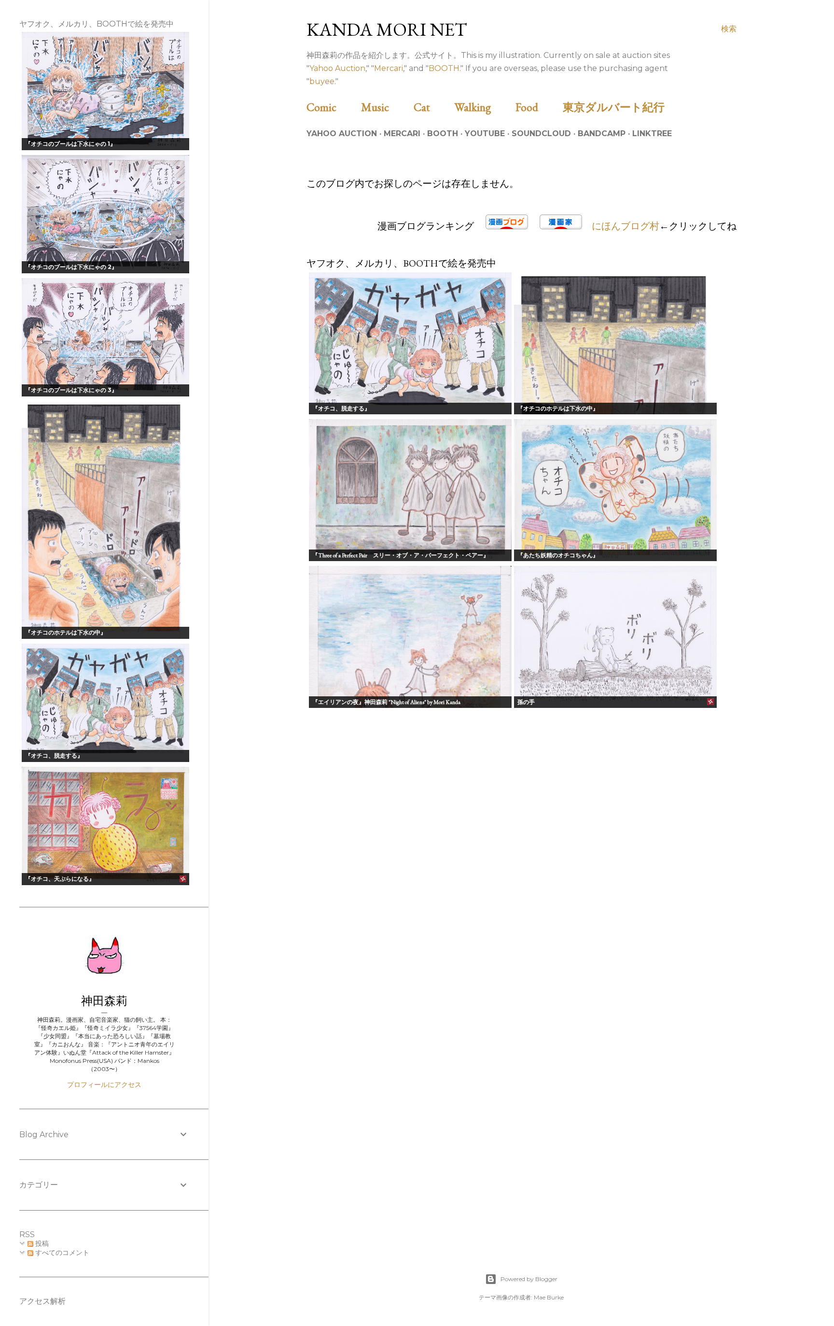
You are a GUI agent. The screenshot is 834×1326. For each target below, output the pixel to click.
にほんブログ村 (625, 226)
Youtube (485, 133)
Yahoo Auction (337, 68)
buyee (321, 81)
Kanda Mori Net (386, 29)
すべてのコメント (61, 1252)
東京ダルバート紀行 (619, 106)
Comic (332, 106)
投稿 (41, 1243)
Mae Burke (549, 1297)
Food (537, 106)
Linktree (652, 133)
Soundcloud (541, 133)
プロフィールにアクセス (104, 1084)
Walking (484, 106)
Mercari (388, 68)
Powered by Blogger (528, 1279)
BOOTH (444, 68)
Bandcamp (602, 133)
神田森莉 (104, 1000)
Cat (433, 106)
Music (386, 106)
